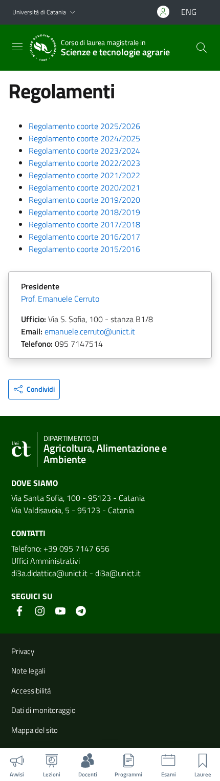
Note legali (28, 671)
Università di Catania (39, 12)
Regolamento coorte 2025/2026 (84, 126)
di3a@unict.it (118, 573)
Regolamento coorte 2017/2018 (84, 224)
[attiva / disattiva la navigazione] (17, 46)
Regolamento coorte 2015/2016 (84, 249)
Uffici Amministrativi (45, 561)
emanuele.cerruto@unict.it (90, 331)
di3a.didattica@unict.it (49, 573)
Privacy (22, 651)
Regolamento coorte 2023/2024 (84, 150)
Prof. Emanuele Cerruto (60, 298)
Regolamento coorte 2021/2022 (84, 175)
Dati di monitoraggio (43, 710)
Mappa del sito (34, 730)
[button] (72, 13)
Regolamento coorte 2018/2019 (84, 212)
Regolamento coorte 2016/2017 (84, 236)
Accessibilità (31, 690)
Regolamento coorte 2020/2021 (84, 187)
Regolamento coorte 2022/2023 (84, 163)
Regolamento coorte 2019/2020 (84, 200)
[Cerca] (201, 47)
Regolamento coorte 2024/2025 (84, 138)
